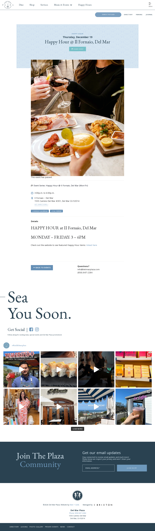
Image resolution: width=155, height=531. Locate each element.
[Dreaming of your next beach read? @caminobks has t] (134, 369)
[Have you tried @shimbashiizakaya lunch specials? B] (59, 369)
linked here (91, 245)
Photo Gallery (36, 527)
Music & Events (61, 4)
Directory (128, 15)
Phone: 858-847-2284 (77, 513)
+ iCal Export (56, 211)
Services (44, 4)
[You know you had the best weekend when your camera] (96, 407)
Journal (149, 15)
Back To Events (42, 267)
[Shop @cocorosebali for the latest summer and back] (21, 407)
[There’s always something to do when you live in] (21, 369)
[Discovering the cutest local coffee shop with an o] (134, 407)
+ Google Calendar (40, 211)
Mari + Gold (74, 505)
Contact (71, 527)
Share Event (78, 49)
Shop (32, 4)
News (62, 527)
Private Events (51, 527)
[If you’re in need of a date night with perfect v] (59, 407)
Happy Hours (85, 4)
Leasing (24, 527)
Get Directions (41, 204)
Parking (139, 15)
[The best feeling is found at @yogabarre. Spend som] (96, 369)
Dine (21, 4)
